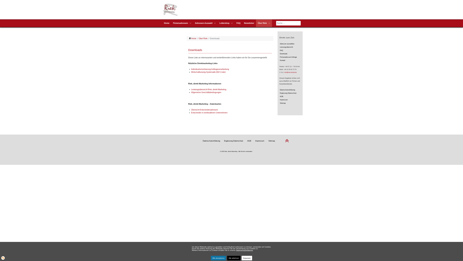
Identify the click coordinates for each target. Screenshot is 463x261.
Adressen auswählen (287, 44)
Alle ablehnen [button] (234, 258)
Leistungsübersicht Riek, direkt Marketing (208, 89)
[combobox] (288, 23)
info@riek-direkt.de (290, 72)
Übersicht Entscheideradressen (204, 110)
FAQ (281, 50)
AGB (281, 96)
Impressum (284, 100)
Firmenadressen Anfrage (288, 57)
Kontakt (282, 60)
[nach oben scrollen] (287, 142)
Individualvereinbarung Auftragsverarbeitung (210, 69)
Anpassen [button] (247, 258)
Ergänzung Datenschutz (288, 93)
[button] (3, 258)
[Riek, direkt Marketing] (170, 9)
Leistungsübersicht (286, 47)
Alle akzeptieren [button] (218, 258)
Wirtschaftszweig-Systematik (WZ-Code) (208, 72)
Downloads (283, 54)
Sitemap (283, 103)
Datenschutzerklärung (287, 90)
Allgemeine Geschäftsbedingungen (206, 92)
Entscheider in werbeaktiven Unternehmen (209, 113)
